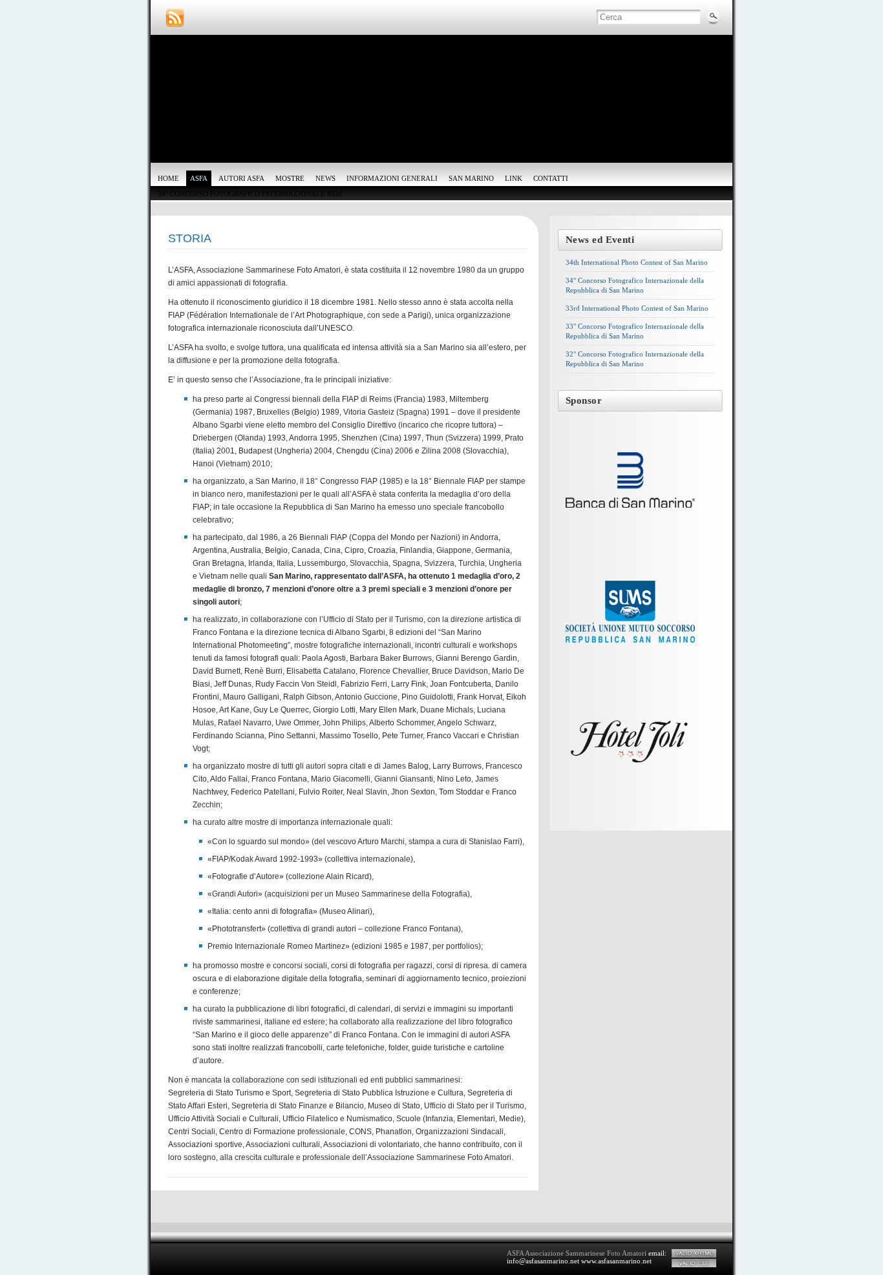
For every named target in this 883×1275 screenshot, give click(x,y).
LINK (513, 178)
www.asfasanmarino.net (616, 1261)
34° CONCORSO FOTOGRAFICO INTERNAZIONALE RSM (250, 194)
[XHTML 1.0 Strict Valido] (694, 1253)
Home (168, 178)
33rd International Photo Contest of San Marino (637, 308)
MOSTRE (289, 178)
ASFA (198, 178)
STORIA (189, 238)
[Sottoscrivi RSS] (174, 17)
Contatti (550, 178)
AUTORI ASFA (241, 178)
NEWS (325, 178)
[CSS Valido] (694, 1263)
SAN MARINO (471, 178)
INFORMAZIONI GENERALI (392, 178)
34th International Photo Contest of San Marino (637, 262)
